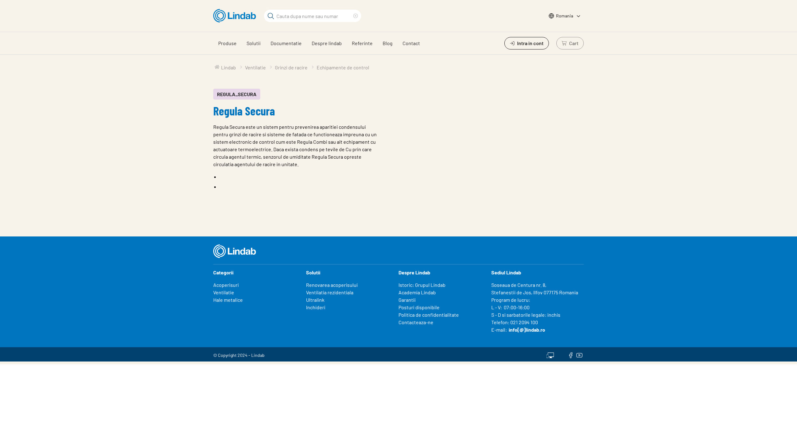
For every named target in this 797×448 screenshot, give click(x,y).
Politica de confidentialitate (428, 315)
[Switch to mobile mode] (550, 354)
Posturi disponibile (419, 307)
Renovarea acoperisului (332, 285)
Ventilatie (223, 292)
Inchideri (315, 307)
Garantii (407, 300)
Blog (388, 43)
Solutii (254, 43)
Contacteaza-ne (415, 322)
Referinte (362, 43)
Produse (227, 43)
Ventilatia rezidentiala (329, 292)
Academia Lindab (417, 292)
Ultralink (315, 300)
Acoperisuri (226, 285)
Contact (411, 43)
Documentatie (286, 43)
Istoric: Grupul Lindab (422, 285)
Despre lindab (327, 43)
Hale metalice (228, 300)
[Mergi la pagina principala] (236, 15)
